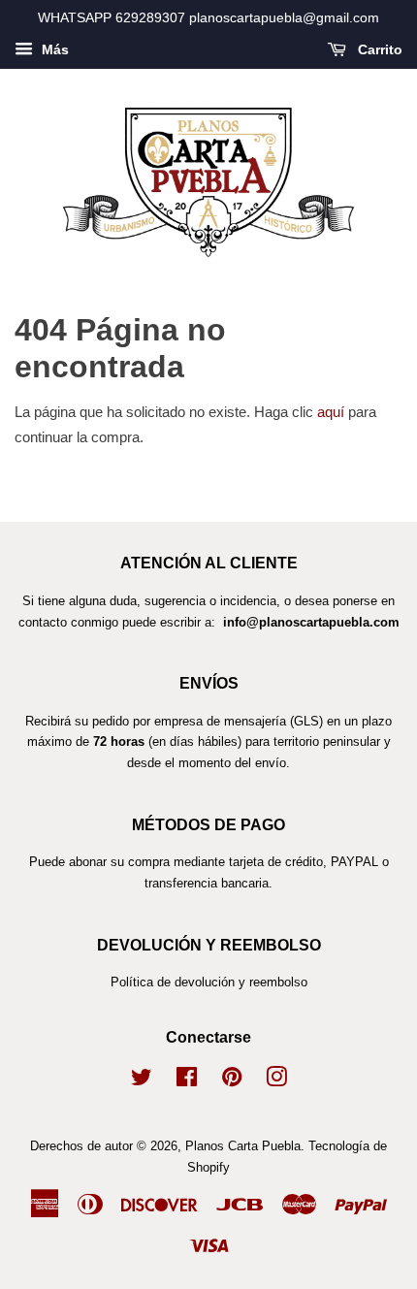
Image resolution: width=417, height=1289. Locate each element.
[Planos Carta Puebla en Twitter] (141, 1081)
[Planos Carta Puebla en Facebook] (187, 1081)
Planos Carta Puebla (243, 1146)
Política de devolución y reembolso (209, 982)
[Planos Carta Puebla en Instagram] (276, 1081)
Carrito (378, 49)
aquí (330, 411)
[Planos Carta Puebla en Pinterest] (231, 1081)
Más (53, 49)
